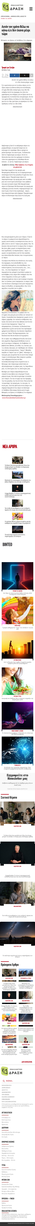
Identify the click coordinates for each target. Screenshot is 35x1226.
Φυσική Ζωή (6, 1180)
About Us (5, 1090)
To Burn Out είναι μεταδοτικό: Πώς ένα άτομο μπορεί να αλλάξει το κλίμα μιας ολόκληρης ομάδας (17, 467)
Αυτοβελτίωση (7, 1113)
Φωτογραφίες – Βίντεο (8, 1160)
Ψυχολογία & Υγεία (26, 978)
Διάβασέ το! (23, 16)
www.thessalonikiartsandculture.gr (14, 398)
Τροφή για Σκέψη (6, 18)
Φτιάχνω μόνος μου (8, 1191)
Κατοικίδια (5, 1148)
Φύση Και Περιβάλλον (8, 1193)
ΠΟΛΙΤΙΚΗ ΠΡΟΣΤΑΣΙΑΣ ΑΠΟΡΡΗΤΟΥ (17, 789)
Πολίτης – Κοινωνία (8, 1155)
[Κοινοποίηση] (14, 75)
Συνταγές (4, 1137)
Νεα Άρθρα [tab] (10, 447)
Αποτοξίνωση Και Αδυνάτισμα (11, 1132)
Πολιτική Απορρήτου (8, 1097)
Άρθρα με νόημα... (5, 16)
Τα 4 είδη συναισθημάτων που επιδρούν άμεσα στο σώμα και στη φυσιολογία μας (18, 509)
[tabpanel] (17, 496)
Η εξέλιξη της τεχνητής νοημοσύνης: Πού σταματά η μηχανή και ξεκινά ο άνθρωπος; (17, 768)
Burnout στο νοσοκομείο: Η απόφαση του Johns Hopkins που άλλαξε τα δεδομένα (18, 481)
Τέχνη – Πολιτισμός (7, 1158)
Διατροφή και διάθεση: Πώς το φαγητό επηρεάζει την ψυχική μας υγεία (17, 698)
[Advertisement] (17, 126)
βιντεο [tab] (7, 545)
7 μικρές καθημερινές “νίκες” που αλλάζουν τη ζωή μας (17, 628)
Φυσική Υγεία (6, 1176)
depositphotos (6, 1085)
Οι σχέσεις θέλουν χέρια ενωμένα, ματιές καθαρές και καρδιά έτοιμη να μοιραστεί (17, 522)
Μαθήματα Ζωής (7, 1151)
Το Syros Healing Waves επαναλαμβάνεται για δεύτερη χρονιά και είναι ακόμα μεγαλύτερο (9, 1052)
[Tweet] (24, 75)
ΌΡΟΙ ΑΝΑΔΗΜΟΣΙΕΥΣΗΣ (9, 1101)
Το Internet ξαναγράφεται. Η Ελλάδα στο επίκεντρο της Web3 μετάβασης (17, 733)
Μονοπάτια (5, 1122)
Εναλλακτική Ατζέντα (9, 1211)
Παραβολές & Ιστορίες (8, 1153)
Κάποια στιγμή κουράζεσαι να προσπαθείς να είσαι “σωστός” (25, 1052)
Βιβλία (9, 1023)
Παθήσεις (4, 1172)
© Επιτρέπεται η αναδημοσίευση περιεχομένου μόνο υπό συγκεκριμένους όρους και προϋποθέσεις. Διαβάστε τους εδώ (17, 1105)
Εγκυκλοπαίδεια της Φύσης (10, 1187)
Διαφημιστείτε (6, 1092)
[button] (31, 9)
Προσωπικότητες (7, 1205)
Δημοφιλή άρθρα (15, 16)
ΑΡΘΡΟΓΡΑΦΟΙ (6, 1087)
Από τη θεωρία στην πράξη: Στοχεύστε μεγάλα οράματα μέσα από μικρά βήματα (17, 662)
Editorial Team (6, 70)
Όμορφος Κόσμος (8, 1142)
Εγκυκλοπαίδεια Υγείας (9, 1169)
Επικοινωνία (6, 1099)
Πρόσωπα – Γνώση (8, 1199)
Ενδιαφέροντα (17, 906)
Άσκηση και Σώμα (7, 1184)
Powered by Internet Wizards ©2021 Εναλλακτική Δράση (21, 1223)
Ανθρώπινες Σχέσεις (8, 1146)
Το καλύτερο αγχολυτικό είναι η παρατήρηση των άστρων (15, 535)
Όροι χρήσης (5, 1094)
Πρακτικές (5, 1124)
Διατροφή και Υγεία (8, 1134)
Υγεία (3, 1165)
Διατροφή (5, 1128)
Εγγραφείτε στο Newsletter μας (17, 777)
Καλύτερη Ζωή (17, 826)
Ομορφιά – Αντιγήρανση (9, 1189)
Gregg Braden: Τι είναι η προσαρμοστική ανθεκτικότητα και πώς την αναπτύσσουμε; (17, 495)
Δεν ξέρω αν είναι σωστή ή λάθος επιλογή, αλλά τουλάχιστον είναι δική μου (17, 593)
